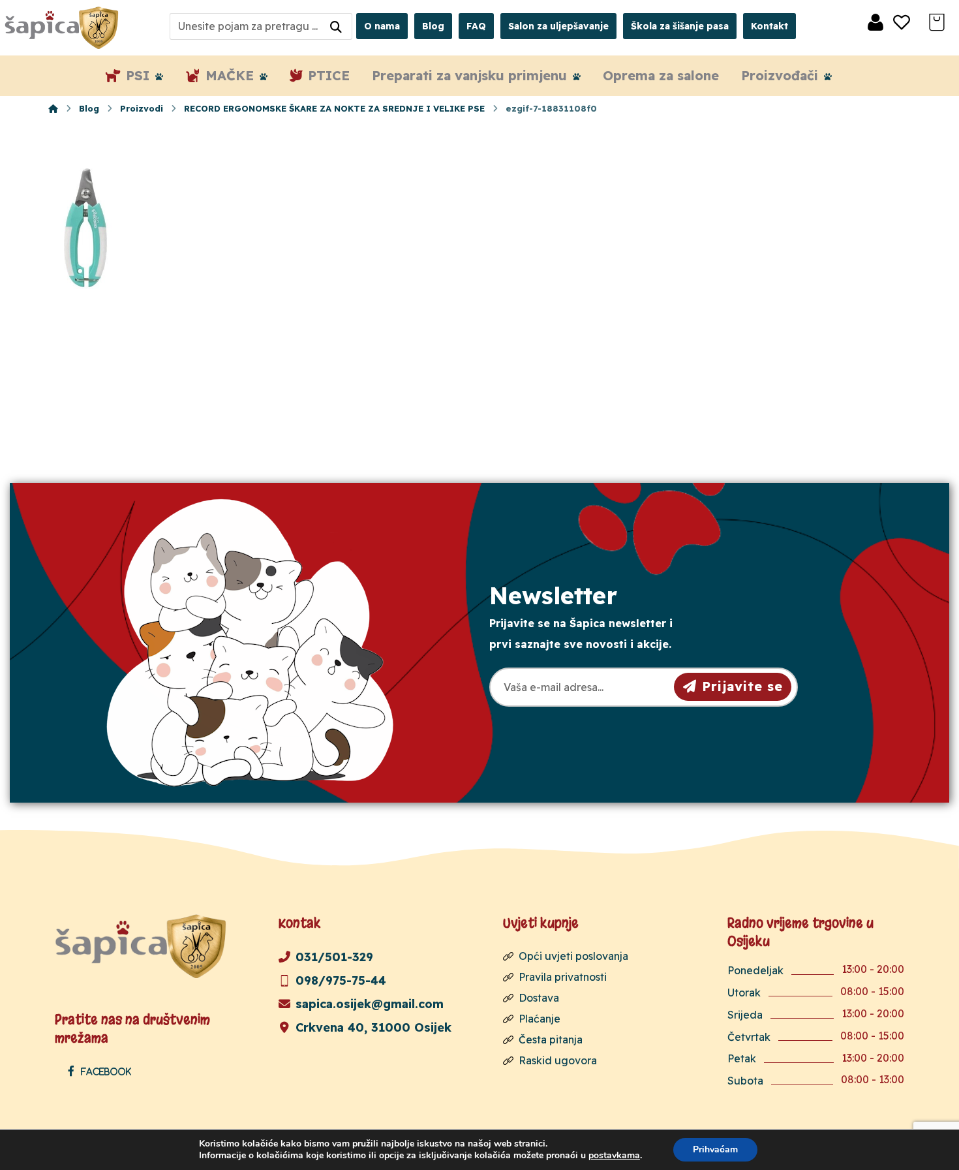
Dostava (539, 997)
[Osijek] (63, 28)
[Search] (336, 26)
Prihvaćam (715, 1149)
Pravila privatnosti (563, 976)
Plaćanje (539, 1018)
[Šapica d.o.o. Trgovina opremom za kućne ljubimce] (53, 108)
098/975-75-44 (341, 980)
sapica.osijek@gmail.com (370, 1003)
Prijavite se (742, 686)
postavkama (614, 1156)
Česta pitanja (551, 1039)
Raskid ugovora (558, 1060)
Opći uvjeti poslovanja (573, 955)
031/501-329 (334, 956)
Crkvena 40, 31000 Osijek (373, 1027)
